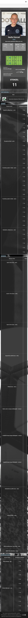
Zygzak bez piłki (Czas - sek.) (12, 355)
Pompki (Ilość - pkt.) (12, 515)
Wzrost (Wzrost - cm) (7, 588)
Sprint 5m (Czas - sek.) (12, 262)
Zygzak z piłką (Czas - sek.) (9, 110)
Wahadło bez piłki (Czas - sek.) (12, 488)
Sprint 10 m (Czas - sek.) (11, 293)
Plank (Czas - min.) (12, 386)
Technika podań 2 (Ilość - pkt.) (9, 198)
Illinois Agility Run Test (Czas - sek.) (12, 546)
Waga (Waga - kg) (7, 561)
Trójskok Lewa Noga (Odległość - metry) (12, 462)
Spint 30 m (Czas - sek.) (12, 324)
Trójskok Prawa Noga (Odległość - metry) (12, 435)
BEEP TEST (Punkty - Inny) (12, 550)
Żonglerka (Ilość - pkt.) (9, 141)
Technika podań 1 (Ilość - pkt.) (9, 167)
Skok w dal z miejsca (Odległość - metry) (12, 408)
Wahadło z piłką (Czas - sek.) (9, 229)
